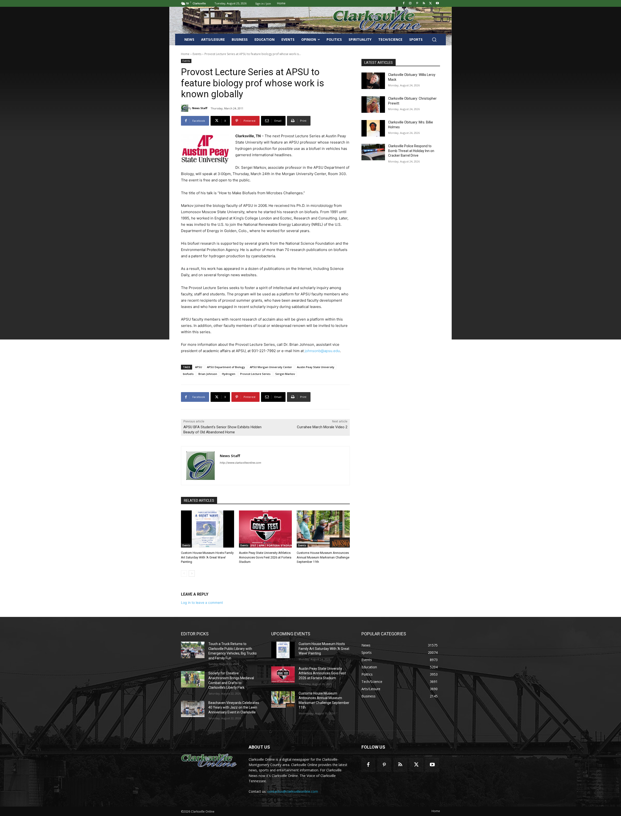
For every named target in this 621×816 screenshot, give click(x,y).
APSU (198, 367)
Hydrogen (228, 374)
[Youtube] (437, 3)
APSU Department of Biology (226, 367)
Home (185, 54)
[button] (434, 39)
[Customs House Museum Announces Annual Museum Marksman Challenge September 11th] (323, 529)
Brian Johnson (207, 374)
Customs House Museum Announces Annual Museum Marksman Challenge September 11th (323, 557)
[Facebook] (403, 3)
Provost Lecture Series (255, 374)
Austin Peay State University (315, 367)
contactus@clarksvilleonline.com (292, 791)
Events (197, 54)
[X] (430, 3)
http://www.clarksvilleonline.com (240, 462)
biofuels (188, 374)
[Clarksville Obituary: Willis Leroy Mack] (373, 81)
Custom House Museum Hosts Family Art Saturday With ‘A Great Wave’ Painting (207, 557)
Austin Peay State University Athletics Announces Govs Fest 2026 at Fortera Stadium (265, 557)
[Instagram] (410, 3)
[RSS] (424, 3)
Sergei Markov (285, 374)
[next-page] (192, 573)
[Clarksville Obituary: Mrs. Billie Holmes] (373, 128)
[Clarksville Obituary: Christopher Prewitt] (373, 104)
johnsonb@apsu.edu (322, 350)
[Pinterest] (417, 3)
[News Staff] (184, 108)
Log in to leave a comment (202, 602)
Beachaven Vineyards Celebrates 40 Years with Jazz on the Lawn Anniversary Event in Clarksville (233, 707)
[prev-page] (184, 573)
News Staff (199, 108)
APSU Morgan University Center (271, 367)
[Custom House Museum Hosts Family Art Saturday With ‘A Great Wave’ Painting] (207, 529)
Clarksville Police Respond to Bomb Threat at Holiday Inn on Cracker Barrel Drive (411, 150)
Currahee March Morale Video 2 (322, 427)
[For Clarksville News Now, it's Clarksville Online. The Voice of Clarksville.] (209, 760)
